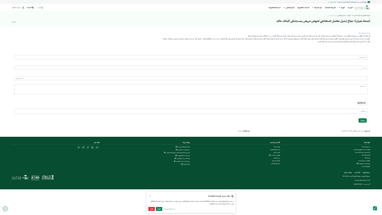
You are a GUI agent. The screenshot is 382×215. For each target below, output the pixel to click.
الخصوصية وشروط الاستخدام (362, 152)
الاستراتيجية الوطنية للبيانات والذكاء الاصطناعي (178, 153)
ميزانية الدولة (186, 164)
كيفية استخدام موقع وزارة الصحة (361, 150)
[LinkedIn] (92, 147)
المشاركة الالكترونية (275, 150)
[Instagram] (83, 147)
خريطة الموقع (366, 172)
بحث (39, 7)
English (29, 7)
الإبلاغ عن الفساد (275, 155)
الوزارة (349, 15)
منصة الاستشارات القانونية (183, 161)
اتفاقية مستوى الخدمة (364, 161)
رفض (151, 209)
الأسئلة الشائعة (276, 161)
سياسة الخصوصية (169, 209)
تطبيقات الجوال (348, 172)
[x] (78, 147)
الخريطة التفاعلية (330, 7)
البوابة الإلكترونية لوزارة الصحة (361, 15)
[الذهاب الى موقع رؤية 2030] (35, 178)
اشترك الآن (367, 158)
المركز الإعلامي (341, 15)
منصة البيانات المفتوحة (184, 150)
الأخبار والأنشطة (366, 155)
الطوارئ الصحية (366, 166)
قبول (159, 209)
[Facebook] (88, 147)
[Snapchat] (97, 147)
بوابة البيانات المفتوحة (364, 164)
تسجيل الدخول (16, 7)
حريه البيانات (276, 158)
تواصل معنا (277, 147)
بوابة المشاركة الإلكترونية (183, 155)
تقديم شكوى (276, 152)
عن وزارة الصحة (366, 147)
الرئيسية (350, 7)
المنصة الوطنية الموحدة (184, 147)
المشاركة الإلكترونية (275, 7)
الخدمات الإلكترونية (303, 7)
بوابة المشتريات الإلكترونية (183, 158)
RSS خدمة (357, 172)
